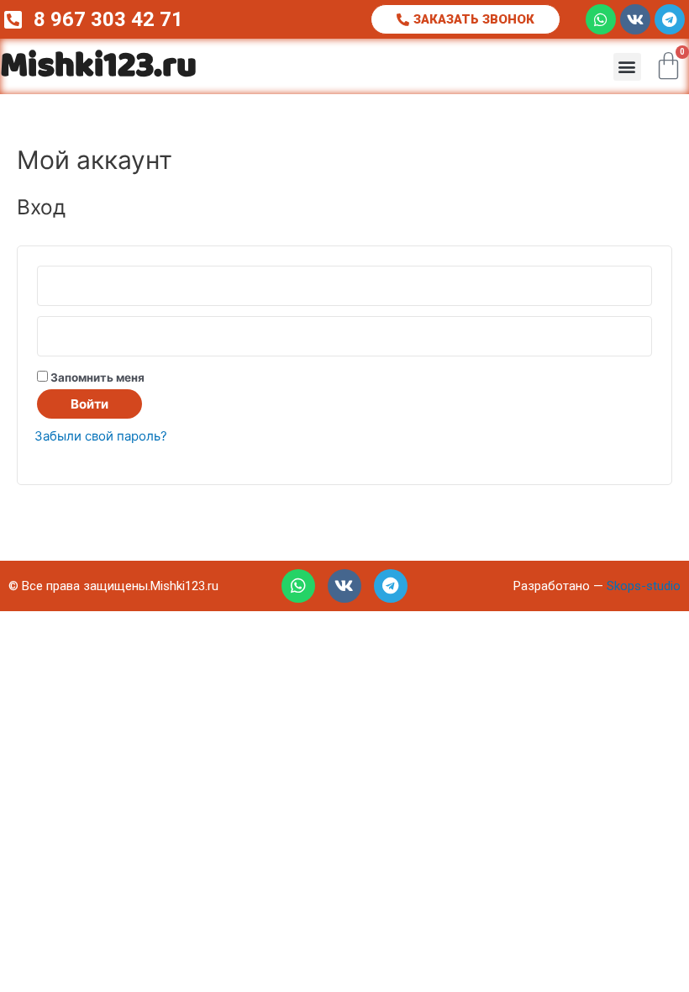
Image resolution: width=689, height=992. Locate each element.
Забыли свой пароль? (100, 436)
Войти (89, 404)
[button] (627, 67)
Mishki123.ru (98, 66)
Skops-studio (644, 586)
